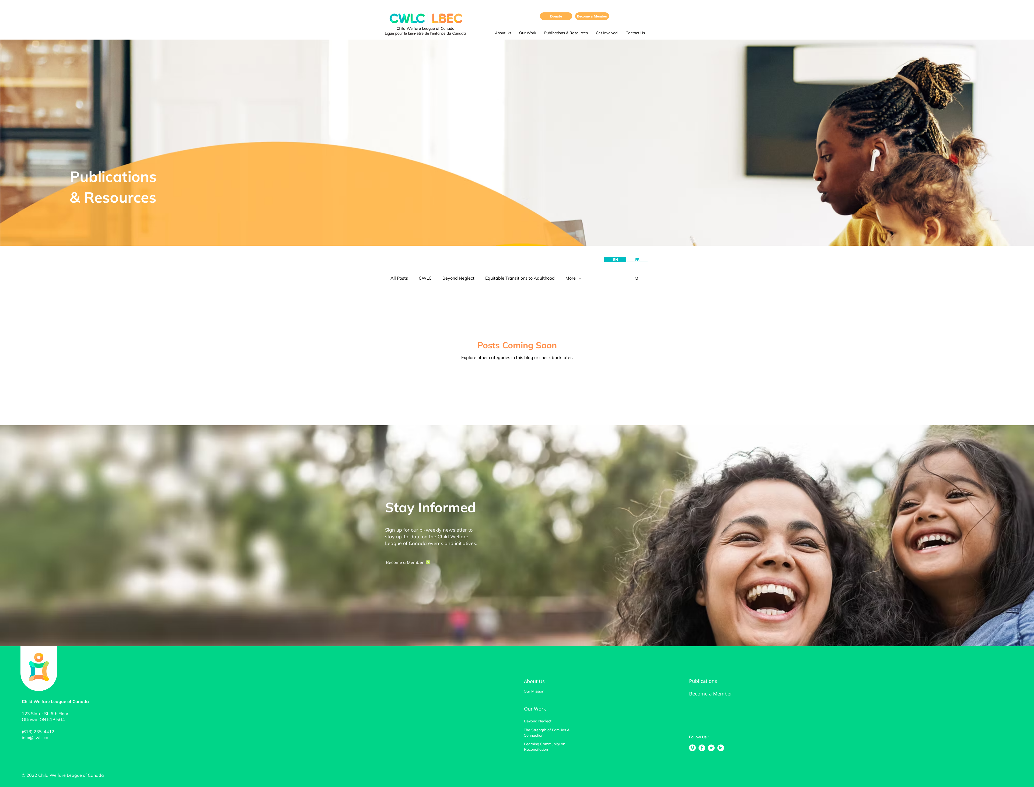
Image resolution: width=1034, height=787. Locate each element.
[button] (503, 33)
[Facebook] (701, 747)
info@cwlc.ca (35, 737)
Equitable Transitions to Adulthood (520, 278)
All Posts (399, 278)
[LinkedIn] (720, 747)
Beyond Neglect (458, 278)
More (570, 278)
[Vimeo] (692, 747)
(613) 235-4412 (38, 731)
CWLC (425, 278)
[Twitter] (711, 747)
